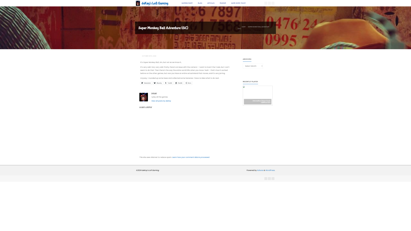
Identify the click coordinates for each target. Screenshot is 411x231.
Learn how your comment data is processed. (191, 157)
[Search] (250, 3)
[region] (258, 95)
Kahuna (260, 170)
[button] (258, 95)
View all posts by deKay (161, 101)
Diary (244, 27)
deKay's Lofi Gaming (155, 3)
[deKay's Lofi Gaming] (138, 3)
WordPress (270, 170)
